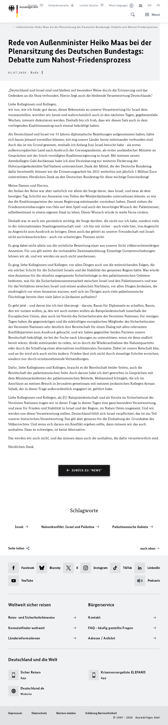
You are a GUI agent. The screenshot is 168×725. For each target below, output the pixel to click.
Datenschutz (39, 713)
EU (64, 397)
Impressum (15, 713)
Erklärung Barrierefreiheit (101, 713)
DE (140, 5)
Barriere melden (66, 713)
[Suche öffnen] (131, 12)
